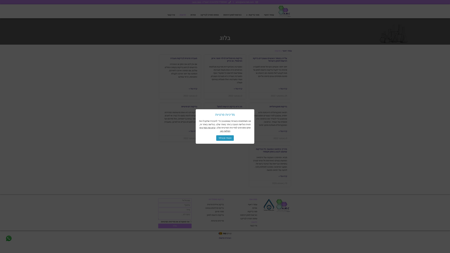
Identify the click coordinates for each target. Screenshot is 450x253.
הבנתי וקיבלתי (225, 138)
